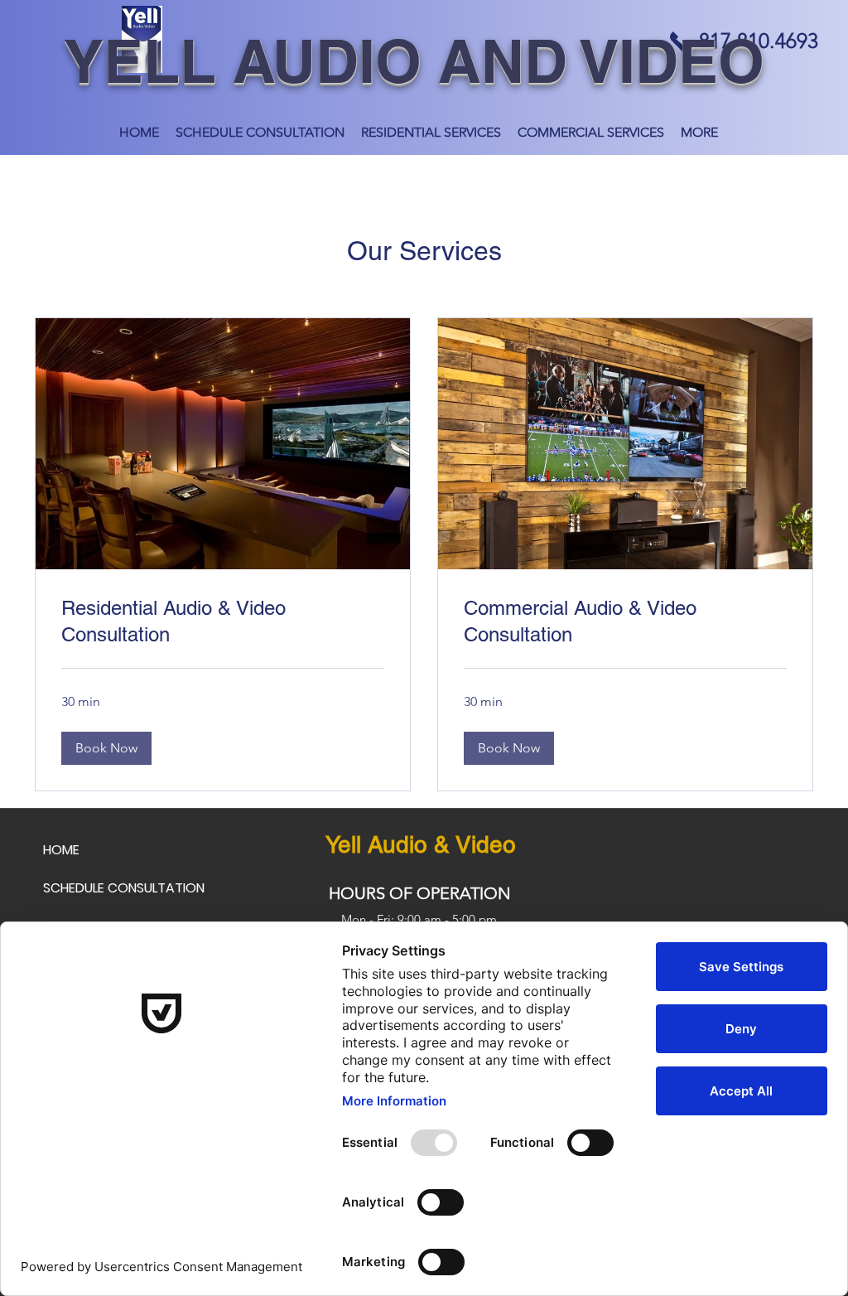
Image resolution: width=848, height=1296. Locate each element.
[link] (222, 621)
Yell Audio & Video (420, 844)
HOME (61, 849)
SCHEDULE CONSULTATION (124, 887)
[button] (106, 748)
